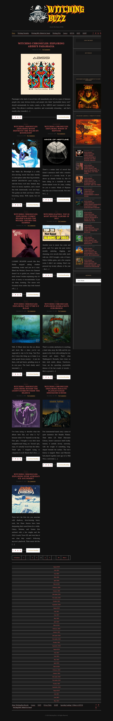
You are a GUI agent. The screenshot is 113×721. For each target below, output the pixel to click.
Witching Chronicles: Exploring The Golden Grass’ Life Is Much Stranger (92, 263)
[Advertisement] (88, 318)
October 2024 (56, 642)
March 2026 (56, 584)
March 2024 (56, 666)
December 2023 (56, 676)
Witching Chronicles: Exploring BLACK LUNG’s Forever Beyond (91, 229)
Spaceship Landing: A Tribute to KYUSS (71, 705)
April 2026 (56, 580)
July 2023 (56, 694)
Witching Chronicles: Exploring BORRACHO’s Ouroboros (56, 306)
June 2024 (56, 656)
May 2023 (56, 701)
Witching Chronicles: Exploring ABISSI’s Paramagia (41, 45)
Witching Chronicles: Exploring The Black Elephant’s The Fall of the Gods (91, 169)
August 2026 (56, 567)
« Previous (17, 557)
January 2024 (56, 673)
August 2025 (56, 608)
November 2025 (56, 597)
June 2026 (56, 573)
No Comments (46, 49)
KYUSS (72, 33)
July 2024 (56, 652)
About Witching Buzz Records (20, 705)
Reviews (41, 39)
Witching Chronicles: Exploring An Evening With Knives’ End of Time (92, 182)
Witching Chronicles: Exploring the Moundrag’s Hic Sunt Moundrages (91, 252)
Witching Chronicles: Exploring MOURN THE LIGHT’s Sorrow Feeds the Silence (26, 389)
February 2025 (56, 628)
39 (58, 557)
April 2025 (56, 621)
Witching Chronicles (23, 33)
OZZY (78, 33)
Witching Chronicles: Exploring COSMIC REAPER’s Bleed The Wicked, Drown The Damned (26, 218)
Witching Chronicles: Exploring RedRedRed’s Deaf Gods (91, 193)
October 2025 (56, 601)
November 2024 (56, 639)
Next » (65, 557)
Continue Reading (63, 117)
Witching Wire (57, 33)
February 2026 (56, 587)
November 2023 (56, 680)
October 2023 (56, 683)
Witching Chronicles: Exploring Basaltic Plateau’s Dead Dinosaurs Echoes (56, 389)
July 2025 (56, 611)
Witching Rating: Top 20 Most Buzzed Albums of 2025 (57, 216)
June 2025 (56, 615)
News (56, 211)
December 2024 (56, 635)
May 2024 (56, 659)
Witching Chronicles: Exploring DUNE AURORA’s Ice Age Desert (26, 476)
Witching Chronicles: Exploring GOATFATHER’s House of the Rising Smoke (90, 156)
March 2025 (56, 625)
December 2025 (56, 594)
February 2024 (56, 670)
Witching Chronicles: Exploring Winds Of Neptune (56, 128)
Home (13, 33)
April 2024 (56, 663)
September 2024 (56, 646)
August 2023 (56, 690)
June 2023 (56, 697)
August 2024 (56, 649)
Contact (65, 33)
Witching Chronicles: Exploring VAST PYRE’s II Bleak (26, 306)
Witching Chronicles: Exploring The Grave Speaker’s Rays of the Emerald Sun (91, 217)
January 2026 (56, 591)
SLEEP (85, 33)
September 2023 (56, 687)
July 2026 (56, 570)
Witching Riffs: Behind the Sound (40, 33)
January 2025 (56, 632)
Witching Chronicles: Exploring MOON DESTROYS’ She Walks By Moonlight (26, 129)
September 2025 (56, 604)
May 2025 (56, 618)
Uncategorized (56, 123)
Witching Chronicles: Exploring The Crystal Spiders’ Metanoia (91, 240)
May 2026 (56, 577)
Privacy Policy (48, 705)
